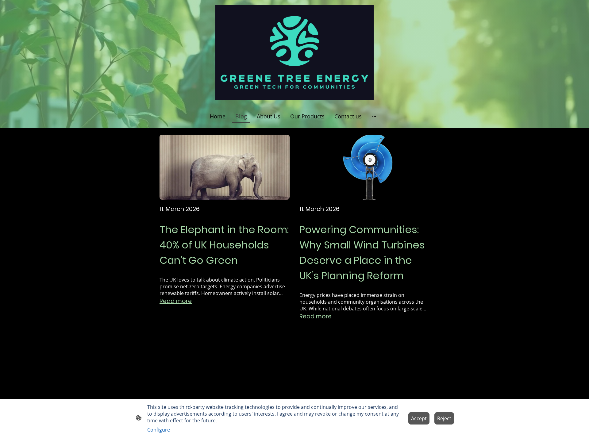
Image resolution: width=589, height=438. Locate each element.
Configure (158, 429)
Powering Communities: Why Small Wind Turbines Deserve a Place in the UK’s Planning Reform (362, 252)
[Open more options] (374, 116)
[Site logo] (294, 52)
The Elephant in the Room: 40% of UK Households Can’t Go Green (224, 244)
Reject (444, 418)
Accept (419, 418)
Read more (176, 301)
